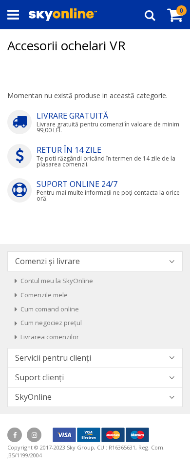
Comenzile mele (44, 294)
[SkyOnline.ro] (63, 14)
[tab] (95, 261)
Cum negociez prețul (51, 322)
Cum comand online (49, 309)
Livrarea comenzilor (49, 336)
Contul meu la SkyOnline (56, 280)
